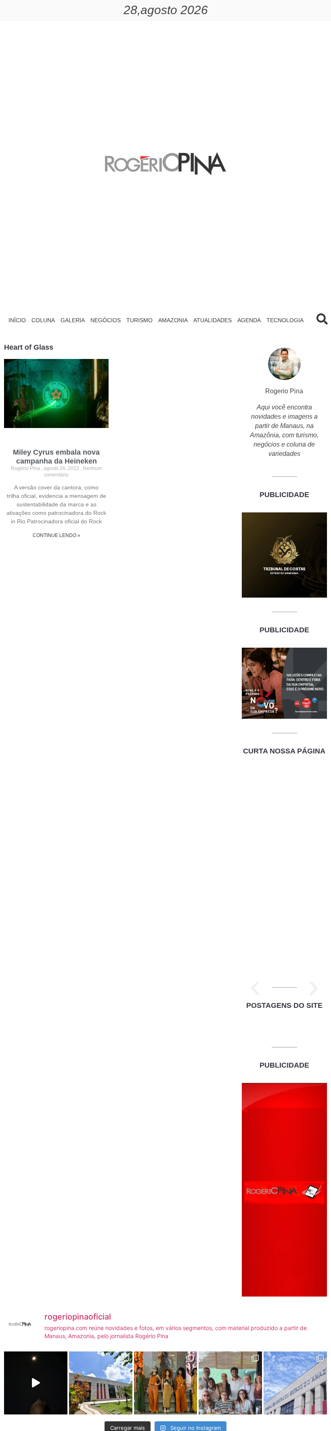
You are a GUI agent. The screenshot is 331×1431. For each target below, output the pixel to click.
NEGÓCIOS (105, 320)
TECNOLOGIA (285, 320)
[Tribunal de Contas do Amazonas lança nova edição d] (100, 1383)
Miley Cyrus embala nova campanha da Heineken (56, 456)
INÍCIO (17, 320)
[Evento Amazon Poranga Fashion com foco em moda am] (165, 1383)
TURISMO (139, 320)
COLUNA (43, 320)
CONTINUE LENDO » (56, 535)
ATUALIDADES (212, 320)
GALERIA (73, 320)
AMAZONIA (173, 320)
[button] (255, 988)
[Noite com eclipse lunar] (35, 1383)
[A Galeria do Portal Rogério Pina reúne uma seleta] (230, 1383)
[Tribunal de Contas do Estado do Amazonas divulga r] (295, 1383)
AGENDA (249, 320)
